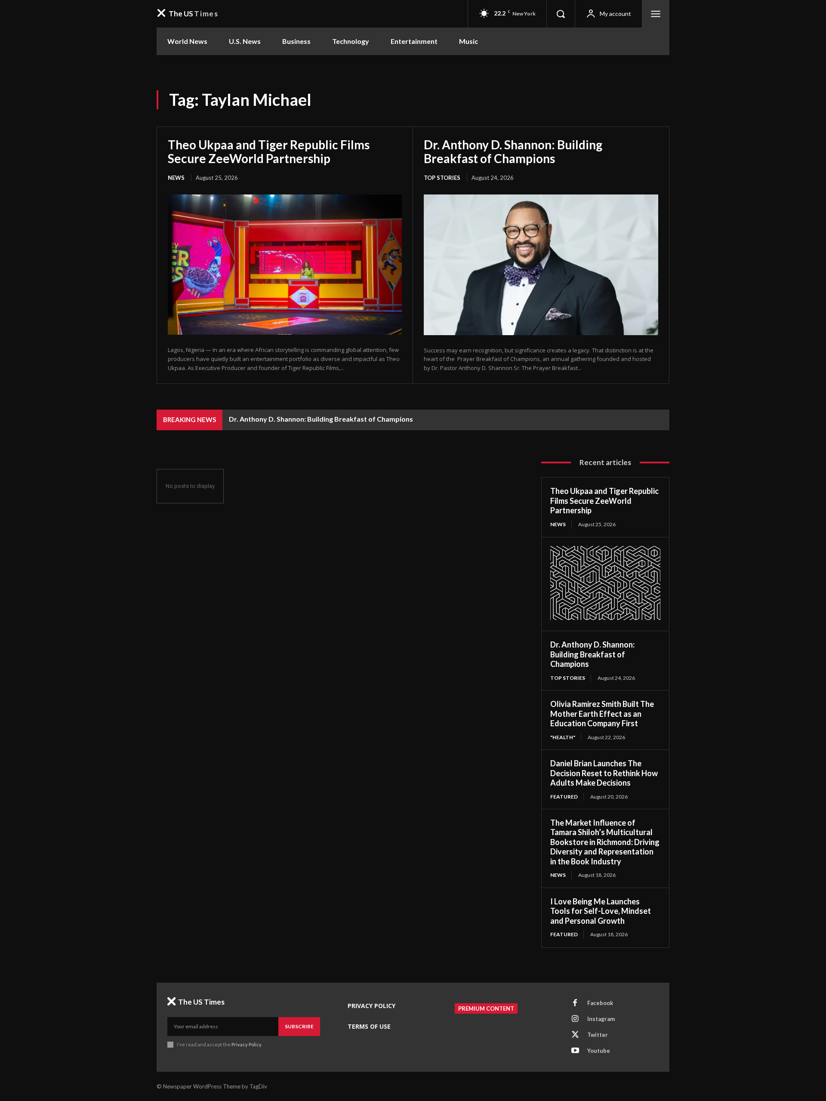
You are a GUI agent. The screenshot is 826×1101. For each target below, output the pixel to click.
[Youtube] (575, 1051)
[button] (560, 14)
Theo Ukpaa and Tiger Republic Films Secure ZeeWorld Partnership (269, 151)
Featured (564, 796)
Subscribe (299, 1026)
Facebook (600, 1002)
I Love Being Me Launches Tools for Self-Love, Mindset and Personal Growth (600, 911)
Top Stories (442, 177)
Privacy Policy (246, 1044)
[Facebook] (575, 1003)
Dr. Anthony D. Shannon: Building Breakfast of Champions (513, 151)
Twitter (597, 1034)
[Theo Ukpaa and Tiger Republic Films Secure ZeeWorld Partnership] (285, 264)
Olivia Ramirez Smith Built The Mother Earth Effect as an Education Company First (602, 713)
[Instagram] (575, 1019)
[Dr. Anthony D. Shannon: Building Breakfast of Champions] (541, 264)
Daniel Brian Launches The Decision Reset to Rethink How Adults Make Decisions (604, 773)
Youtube (598, 1050)
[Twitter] (575, 1035)
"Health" (562, 737)
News (176, 177)
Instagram (601, 1018)
